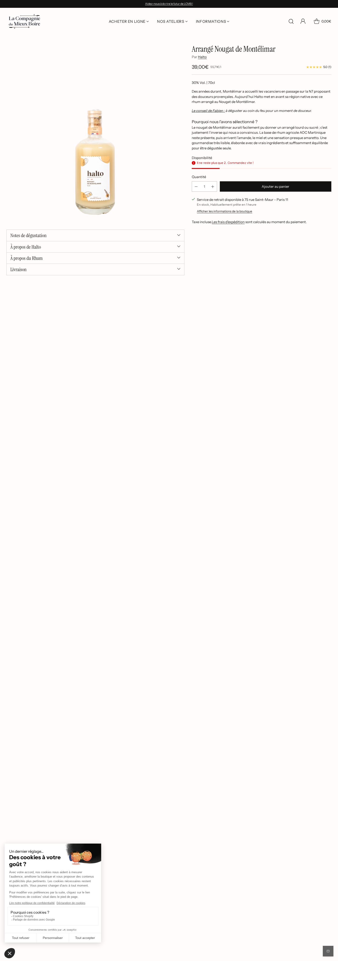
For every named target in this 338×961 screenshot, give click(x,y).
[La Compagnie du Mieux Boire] (24, 21)
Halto (202, 57)
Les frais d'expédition (228, 222)
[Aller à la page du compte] (303, 21)
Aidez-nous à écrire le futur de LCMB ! (169, 4)
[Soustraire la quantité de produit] (196, 186)
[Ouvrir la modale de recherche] (291, 21)
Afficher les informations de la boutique (224, 211)
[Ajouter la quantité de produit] (213, 186)
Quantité (199, 177)
